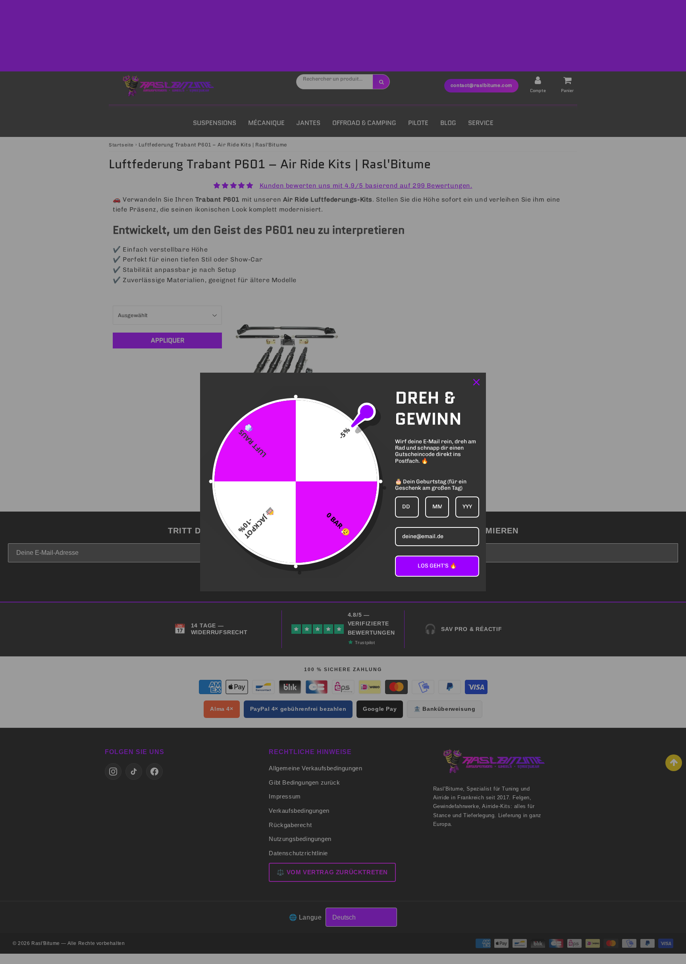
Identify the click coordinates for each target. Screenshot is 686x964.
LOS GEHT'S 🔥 (437, 565)
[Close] (476, 382)
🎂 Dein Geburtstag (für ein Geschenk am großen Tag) (430, 485)
